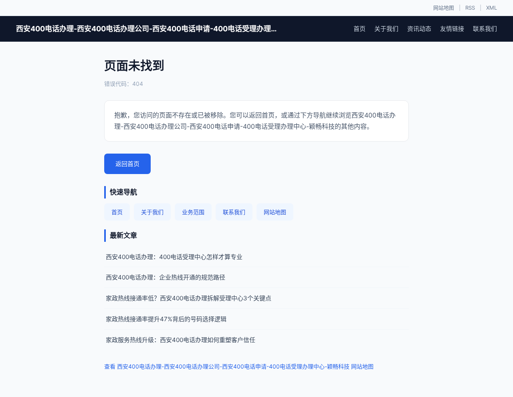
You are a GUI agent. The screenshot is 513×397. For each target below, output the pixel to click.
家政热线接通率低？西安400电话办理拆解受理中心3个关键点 (188, 298)
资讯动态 (419, 28)
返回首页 (127, 164)
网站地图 (443, 7)
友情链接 (452, 28)
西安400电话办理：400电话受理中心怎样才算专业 (174, 257)
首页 (359, 28)
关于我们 (386, 28)
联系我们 (485, 28)
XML (491, 7)
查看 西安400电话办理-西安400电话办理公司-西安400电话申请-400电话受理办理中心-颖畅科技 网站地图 (239, 366)
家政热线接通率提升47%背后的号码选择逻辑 (166, 319)
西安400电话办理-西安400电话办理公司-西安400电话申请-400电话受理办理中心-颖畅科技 (148, 28)
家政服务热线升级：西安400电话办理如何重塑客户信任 (180, 340)
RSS (470, 7)
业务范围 (193, 212)
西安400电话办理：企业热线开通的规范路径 (165, 277)
